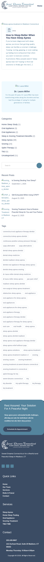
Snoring (5, 144)
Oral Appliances (8, 132)
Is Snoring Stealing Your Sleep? (24, 180)
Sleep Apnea (7, 140)
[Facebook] (3, 466)
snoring (35, 355)
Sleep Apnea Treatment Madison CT (16, 355)
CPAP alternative (9, 246)
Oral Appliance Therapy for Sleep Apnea (17, 322)
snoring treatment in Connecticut (15, 369)
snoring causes (9, 360)
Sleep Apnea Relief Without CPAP (15, 345)
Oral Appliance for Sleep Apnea (14, 298)
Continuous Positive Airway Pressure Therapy (19, 241)
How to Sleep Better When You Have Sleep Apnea (20, 36)
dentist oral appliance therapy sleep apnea (19, 265)
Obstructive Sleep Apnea (12, 293)
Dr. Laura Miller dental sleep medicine (17, 274)
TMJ (3, 152)
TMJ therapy (36, 383)
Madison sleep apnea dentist (14, 284)
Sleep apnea (30, 326)
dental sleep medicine (11, 255)
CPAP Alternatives (25, 246)
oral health (17, 326)
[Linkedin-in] (12, 466)
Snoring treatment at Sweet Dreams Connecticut (20, 364)
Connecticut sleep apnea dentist (15, 236)
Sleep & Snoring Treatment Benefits (17, 136)
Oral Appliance (8, 128)
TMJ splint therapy (22, 383)
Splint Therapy (8, 148)
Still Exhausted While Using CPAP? (25, 195)
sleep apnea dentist (10, 331)
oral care (6, 326)
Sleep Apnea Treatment (31, 350)
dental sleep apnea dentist (13, 250)
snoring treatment (25, 360)
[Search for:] (22, 165)
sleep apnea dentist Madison (14, 336)
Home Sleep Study (10, 124)
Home (39, 6)
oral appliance (30, 293)
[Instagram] (7, 466)
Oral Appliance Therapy (11, 312)
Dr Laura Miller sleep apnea (13, 279)
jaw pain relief (32, 279)
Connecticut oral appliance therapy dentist (18, 231)
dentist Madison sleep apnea (14, 260)
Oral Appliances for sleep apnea (15, 307)
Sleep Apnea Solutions (11, 350)
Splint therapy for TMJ (10, 374)
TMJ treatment (8, 388)
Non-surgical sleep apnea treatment (16, 288)
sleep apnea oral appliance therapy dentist (19, 341)
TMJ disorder (7, 383)
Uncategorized (8, 155)
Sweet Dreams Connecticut (13, 379)
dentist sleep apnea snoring (13, 269)
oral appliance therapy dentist (14, 317)
